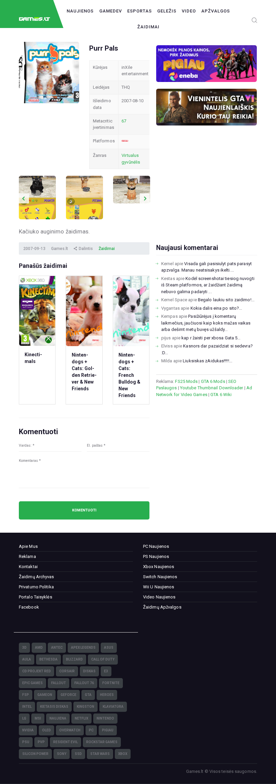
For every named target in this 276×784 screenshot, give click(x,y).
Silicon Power (35, 754)
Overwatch (69, 730)
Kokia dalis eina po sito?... (216, 308)
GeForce (68, 695)
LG (24, 718)
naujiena (57, 718)
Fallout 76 (84, 683)
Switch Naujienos (160, 576)
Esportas (139, 10)
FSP (25, 695)
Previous (24, 198)
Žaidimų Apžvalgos (162, 607)
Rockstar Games (101, 742)
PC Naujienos (156, 546)
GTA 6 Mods (213, 381)
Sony (61, 754)
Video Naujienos (159, 596)
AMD (39, 647)
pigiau (107, 730)
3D (24, 647)
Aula (26, 659)
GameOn (44, 695)
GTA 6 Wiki (221, 394)
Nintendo (105, 718)
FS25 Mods (186, 381)
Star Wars (100, 754)
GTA (88, 695)
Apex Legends (83, 647)
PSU (25, 742)
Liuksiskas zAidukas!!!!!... (207, 360)
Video (189, 10)
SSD (78, 754)
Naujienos (80, 10)
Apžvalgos (215, 10)
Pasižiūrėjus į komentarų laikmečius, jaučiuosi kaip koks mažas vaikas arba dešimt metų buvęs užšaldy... (205, 323)
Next (145, 198)
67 (124, 120)
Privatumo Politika (36, 586)
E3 (106, 671)
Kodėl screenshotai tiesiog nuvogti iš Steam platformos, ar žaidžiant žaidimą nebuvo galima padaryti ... (207, 285)
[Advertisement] (206, 195)
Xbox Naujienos (158, 566)
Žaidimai (148, 26)
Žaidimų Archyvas (36, 576)
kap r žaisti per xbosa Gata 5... (210, 337)
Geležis (166, 10)
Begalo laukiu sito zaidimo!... (226, 299)
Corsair (67, 671)
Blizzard (74, 659)
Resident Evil (65, 742)
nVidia (28, 730)
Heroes (107, 695)
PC (91, 730)
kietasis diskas (54, 706)
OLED (46, 730)
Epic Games (32, 683)
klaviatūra (113, 706)
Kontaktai (28, 566)
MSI (38, 718)
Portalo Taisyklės (35, 596)
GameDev (110, 10)
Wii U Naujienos (158, 586)
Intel (27, 706)
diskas (89, 671)
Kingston (85, 706)
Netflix (81, 718)
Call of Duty (102, 659)
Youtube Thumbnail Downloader (211, 387)
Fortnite (110, 683)
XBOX (122, 754)
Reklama (27, 556)
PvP (41, 742)
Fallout (58, 683)
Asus (108, 647)
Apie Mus (28, 546)
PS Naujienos (156, 556)
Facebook (29, 607)
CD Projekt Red (36, 671)
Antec (57, 647)
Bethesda (48, 659)
